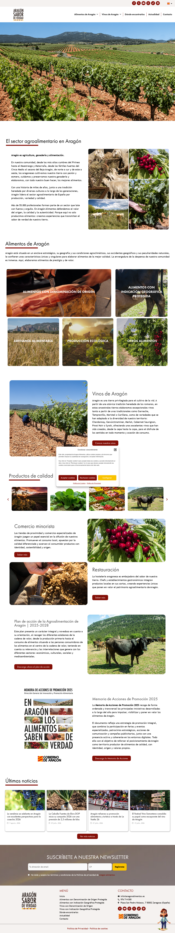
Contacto (167, 14)
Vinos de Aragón (110, 14)
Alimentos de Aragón (84, 14)
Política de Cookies (79, 483)
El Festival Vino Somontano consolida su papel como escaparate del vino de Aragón (149, 816)
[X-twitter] (139, 3)
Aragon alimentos (107, 875)
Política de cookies (99, 928)
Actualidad (153, 14)
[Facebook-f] (134, 3)
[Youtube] (143, 3)
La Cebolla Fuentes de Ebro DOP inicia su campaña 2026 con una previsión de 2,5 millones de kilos (64, 816)
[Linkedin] (158, 3)
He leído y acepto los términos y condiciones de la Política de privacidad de (72, 875)
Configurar (107, 478)
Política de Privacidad (94, 483)
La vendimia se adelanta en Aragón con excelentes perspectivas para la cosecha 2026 (24, 816)
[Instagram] (148, 3)
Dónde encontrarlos (135, 14)
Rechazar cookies (87, 478)
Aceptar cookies (68, 478)
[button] (115, 449)
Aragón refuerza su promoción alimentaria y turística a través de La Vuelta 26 (107, 816)
